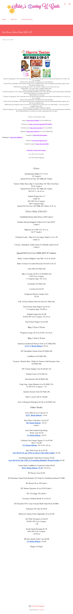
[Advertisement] (16, 585)
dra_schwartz (41, 609)
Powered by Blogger (37, 606)
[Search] (65, 3)
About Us (14, 19)
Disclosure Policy (27, 19)
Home (4, 19)
